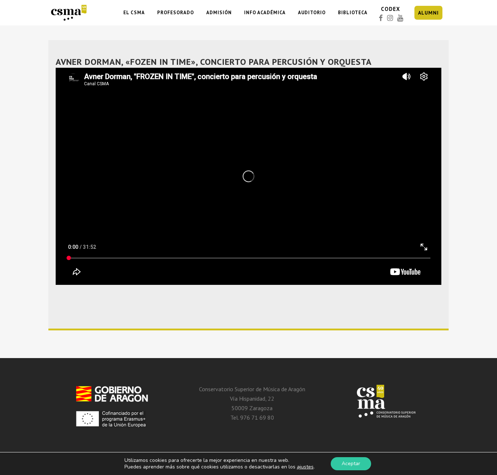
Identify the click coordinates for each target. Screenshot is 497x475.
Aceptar (351, 463)
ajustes (305, 467)
